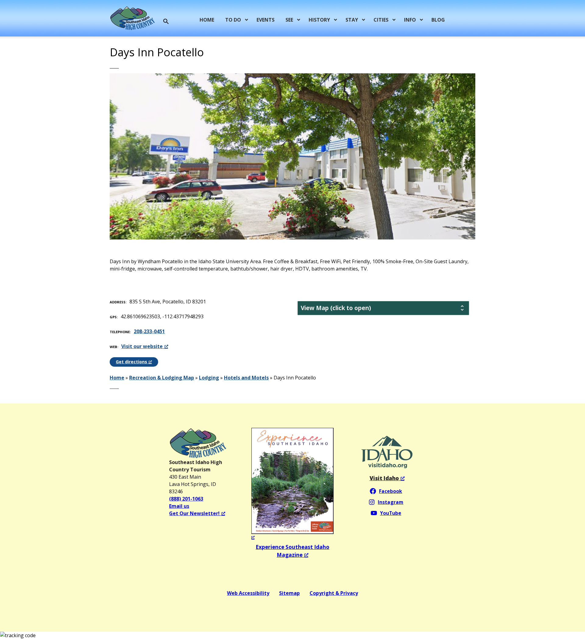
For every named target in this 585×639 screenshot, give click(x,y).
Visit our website (142, 346)
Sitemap (289, 593)
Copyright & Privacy (334, 593)
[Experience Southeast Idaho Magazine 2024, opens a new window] (292, 484)
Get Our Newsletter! (194, 513)
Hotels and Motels (246, 377)
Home (117, 377)
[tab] (383, 308)
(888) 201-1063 (186, 498)
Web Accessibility (248, 593)
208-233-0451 (149, 331)
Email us (179, 506)
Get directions (131, 362)
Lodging (209, 377)
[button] (166, 21)
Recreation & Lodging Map (161, 377)
